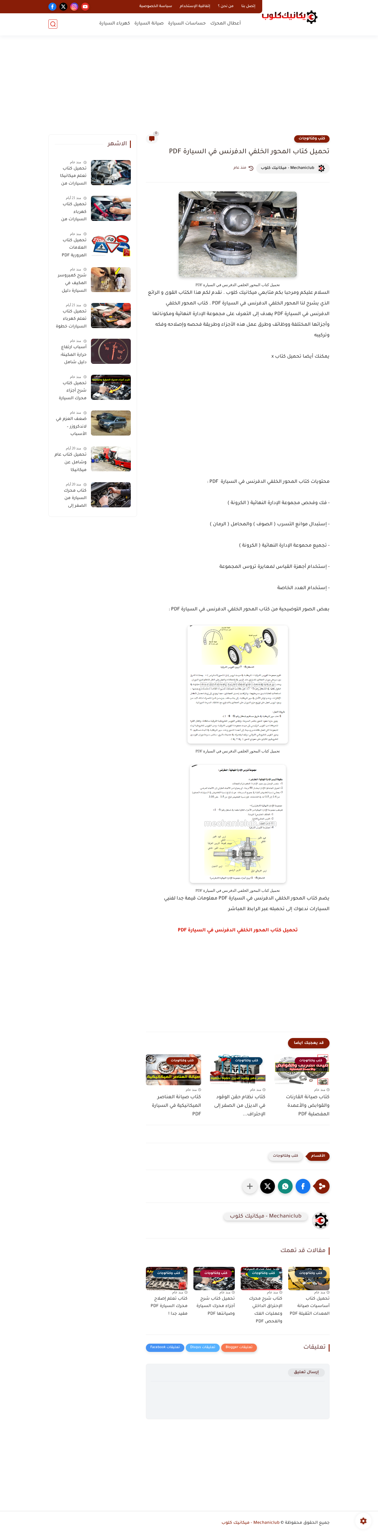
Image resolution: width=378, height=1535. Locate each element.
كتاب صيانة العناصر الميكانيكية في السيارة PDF (176, 1106)
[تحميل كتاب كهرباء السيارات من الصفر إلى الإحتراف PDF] (111, 208)
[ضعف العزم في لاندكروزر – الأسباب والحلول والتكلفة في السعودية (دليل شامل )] (111, 423)
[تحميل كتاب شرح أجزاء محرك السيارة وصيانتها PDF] (111, 387)
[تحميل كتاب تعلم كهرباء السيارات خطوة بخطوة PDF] (111, 315)
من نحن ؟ (226, 6)
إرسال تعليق (306, 1372)
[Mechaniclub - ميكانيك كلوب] (290, 17)
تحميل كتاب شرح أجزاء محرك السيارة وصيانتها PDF (215, 1306)
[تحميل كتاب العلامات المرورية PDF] (111, 244)
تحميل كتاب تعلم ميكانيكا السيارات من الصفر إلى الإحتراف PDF (73, 177)
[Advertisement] (189, 88)
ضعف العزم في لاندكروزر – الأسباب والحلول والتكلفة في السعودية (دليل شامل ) (71, 428)
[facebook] (52, 7)
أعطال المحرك (225, 23)
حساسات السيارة (187, 23)
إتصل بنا (248, 6)
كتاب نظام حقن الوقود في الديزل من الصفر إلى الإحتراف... (239, 1106)
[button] (303, 1186)
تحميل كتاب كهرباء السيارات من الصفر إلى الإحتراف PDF (74, 213)
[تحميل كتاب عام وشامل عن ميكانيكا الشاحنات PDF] (111, 459)
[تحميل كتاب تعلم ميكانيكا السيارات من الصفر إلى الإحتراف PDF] (111, 172)
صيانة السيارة (149, 23)
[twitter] (63, 7)
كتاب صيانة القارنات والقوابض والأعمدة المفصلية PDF (308, 1106)
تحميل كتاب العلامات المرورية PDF (74, 248)
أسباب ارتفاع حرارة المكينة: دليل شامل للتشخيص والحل (73, 356)
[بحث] (52, 24)
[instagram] (74, 7)
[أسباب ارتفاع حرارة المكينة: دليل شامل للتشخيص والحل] (111, 351)
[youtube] (85, 7)
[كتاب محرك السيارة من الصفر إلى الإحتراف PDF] (111, 494)
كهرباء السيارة (114, 23)
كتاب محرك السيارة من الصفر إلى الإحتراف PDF (74, 500)
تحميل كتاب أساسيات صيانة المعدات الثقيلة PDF (310, 1306)
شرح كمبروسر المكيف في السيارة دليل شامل (72, 285)
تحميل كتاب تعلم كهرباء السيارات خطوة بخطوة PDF (71, 320)
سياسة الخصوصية (155, 6)
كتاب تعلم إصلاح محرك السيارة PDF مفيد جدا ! (169, 1306)
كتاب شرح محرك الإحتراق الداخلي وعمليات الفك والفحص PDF (265, 1310)
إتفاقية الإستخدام (195, 6)
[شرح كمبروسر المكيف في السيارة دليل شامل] (111, 279)
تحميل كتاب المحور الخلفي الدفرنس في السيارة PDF (238, 930)
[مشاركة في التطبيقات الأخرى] (249, 1186)
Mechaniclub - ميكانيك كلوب (250, 1523)
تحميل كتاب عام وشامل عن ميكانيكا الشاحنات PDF (71, 464)
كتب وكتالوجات (312, 139)
